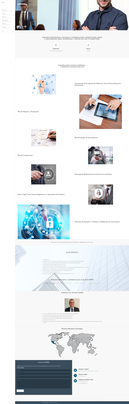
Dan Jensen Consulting (52, 318)
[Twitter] (2, 31)
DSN (73, 273)
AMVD (52, 270)
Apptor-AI (49, 268)
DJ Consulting (50, 267)
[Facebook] (7, 31)
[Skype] (12, 31)
